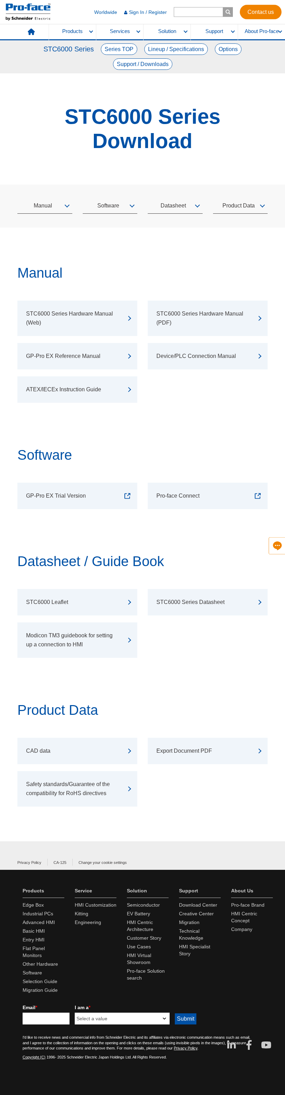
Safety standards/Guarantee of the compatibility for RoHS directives (68, 788)
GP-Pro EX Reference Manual (63, 356)
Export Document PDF (184, 751)
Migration (189, 922)
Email (30, 1007)
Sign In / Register (148, 12)
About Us (242, 890)
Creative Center (196, 913)
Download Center (198, 905)
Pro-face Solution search (146, 974)
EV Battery (138, 913)
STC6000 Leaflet (47, 602)
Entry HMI (33, 939)
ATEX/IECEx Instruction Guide (63, 389)
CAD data (38, 751)
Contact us (260, 12)
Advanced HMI (39, 922)
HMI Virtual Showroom (139, 959)
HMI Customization (95, 905)
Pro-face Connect (178, 496)
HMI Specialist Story (194, 950)
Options (228, 49)
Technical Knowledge (191, 934)
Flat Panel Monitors (34, 952)
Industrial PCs (38, 913)
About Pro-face (262, 31)
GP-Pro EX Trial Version (56, 496)
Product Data (238, 206)
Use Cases (139, 946)
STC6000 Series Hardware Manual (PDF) (199, 318)
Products (72, 31)
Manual (43, 206)
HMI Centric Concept (244, 917)
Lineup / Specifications (176, 49)
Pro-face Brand (247, 905)
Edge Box (33, 905)
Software (108, 206)
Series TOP (119, 49)
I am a (82, 1007)
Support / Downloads (143, 64)
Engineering (88, 922)
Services (120, 31)
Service (83, 890)
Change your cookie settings (103, 862)
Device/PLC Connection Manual (196, 356)
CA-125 (60, 862)
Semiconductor (143, 905)
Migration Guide (40, 990)
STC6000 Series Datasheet (190, 602)
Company (241, 929)
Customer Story (144, 938)
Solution (167, 31)
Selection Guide (40, 981)
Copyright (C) (34, 1057)
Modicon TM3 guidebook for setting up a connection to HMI (69, 639)
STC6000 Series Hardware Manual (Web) (69, 318)
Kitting (81, 913)
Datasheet (173, 206)
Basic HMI (34, 931)
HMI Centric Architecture (140, 926)
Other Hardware (40, 964)
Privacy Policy (29, 862)
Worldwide (105, 12)
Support (214, 31)
